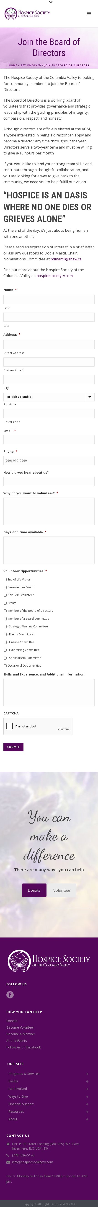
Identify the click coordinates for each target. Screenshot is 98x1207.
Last (6, 325)
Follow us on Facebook (23, 1047)
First (7, 308)
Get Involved (31, 65)
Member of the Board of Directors (30, 611)
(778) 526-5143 (23, 1155)
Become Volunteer (20, 1027)
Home (13, 65)
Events (12, 603)
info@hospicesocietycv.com (32, 1162)
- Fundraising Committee (24, 650)
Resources (16, 1111)
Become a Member (20, 1034)
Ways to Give (18, 1096)
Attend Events (16, 1041)
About (12, 1119)
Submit (13, 747)
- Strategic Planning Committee (28, 626)
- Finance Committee (21, 642)
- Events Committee (20, 634)
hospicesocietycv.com (54, 275)
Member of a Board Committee (28, 619)
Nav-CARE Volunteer (21, 595)
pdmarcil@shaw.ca (66, 259)
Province (10, 404)
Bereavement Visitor (21, 587)
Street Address (14, 352)
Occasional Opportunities (24, 666)
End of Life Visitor (19, 579)
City (6, 388)
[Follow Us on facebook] (10, 995)
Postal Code (12, 422)
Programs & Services (23, 1073)
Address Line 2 (14, 370)
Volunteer (61, 890)
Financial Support (21, 1104)
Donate (34, 890)
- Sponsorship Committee (24, 658)
